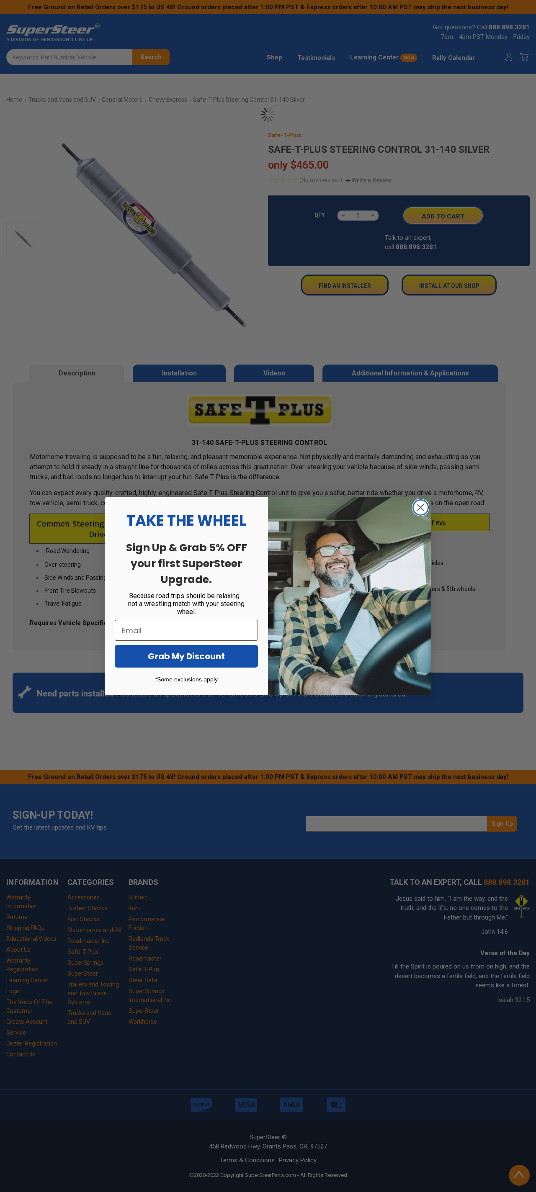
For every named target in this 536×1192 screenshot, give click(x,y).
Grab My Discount (186, 656)
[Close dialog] (420, 507)
